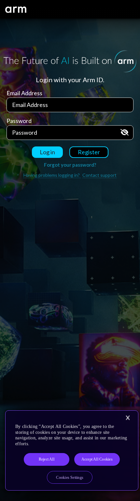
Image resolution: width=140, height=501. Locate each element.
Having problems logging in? (52, 175)
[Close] (127, 418)
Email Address (24, 93)
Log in (47, 152)
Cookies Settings (69, 477)
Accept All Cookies (97, 459)
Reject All (46, 459)
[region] (71, 450)
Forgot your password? (70, 165)
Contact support (99, 175)
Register (89, 152)
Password (19, 120)
